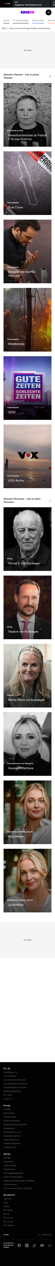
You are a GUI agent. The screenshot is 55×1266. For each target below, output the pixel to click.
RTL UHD (8, 1095)
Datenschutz (9, 1169)
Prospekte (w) (10, 1147)
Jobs (6, 1203)
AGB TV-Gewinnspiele (13, 1177)
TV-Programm (10, 1076)
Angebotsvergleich (12, 1136)
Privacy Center (10, 1166)
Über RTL (8, 1199)
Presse (7, 1206)
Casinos (7, 1109)
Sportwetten (9, 1113)
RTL (4, 28)
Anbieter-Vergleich (12, 1144)
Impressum (8, 1162)
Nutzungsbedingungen (13, 1173)
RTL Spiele (8, 1210)
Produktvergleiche (12, 1121)
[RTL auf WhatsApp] (49, 1245)
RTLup (6, 1214)
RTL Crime (8, 1218)
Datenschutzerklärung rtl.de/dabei (19, 1181)
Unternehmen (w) (11, 1140)
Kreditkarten (9, 1128)
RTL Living (8, 1222)
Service (7, 1154)
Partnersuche (10, 1117)
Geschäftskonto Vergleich (15, 1125)
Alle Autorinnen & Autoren (15, 1084)
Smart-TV (8, 1099)
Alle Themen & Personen (15, 1080)
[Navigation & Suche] (48, 12)
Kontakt (7, 1158)
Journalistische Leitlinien (15, 1088)
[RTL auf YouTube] (42, 1245)
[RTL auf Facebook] (19, 1245)
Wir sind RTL (9, 1195)
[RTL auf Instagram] (27, 1245)
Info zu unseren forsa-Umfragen (18, 1188)
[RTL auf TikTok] (34, 1245)
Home (6, 1235)
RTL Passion (9, 1225)
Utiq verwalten (10, 1185)
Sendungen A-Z (10, 1072)
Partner (7, 1106)
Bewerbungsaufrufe (12, 1091)
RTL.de (7, 1069)
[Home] (27, 12)
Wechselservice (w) (12, 1132)
